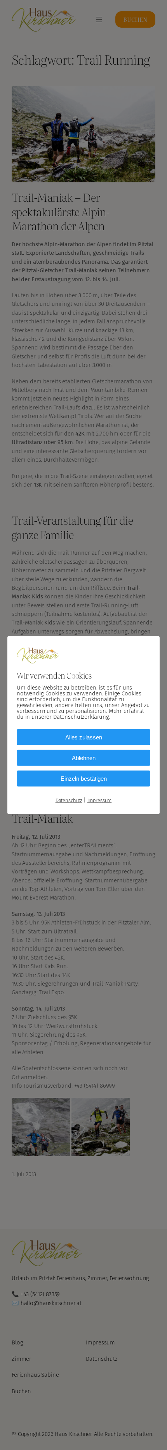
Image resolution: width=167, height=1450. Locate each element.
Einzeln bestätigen (84, 778)
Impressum (99, 800)
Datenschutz (69, 800)
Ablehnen (84, 758)
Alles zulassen (83, 737)
